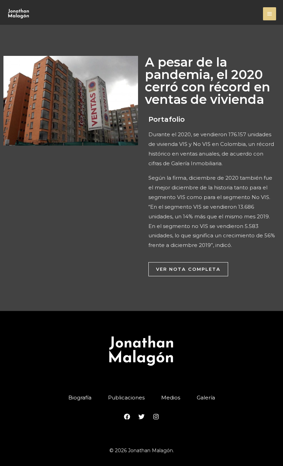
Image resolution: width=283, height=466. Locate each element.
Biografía (79, 397)
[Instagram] (156, 417)
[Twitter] (141, 417)
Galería (206, 397)
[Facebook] (127, 417)
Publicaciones (126, 397)
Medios (170, 397)
